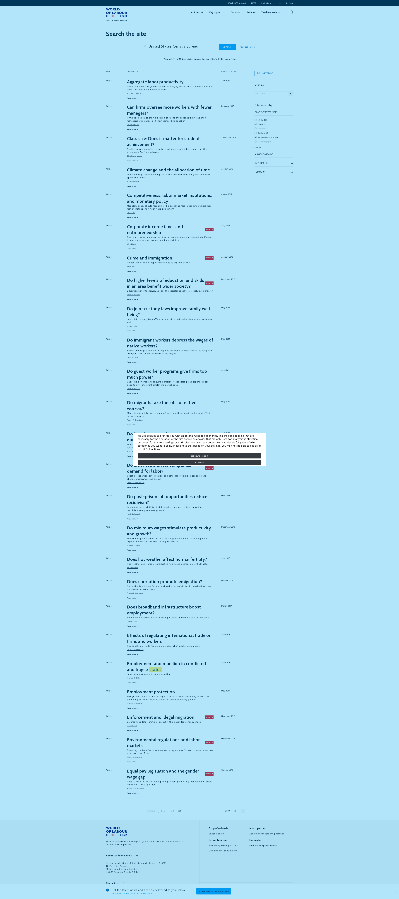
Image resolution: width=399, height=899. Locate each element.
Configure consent (199, 456)
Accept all (199, 462)
